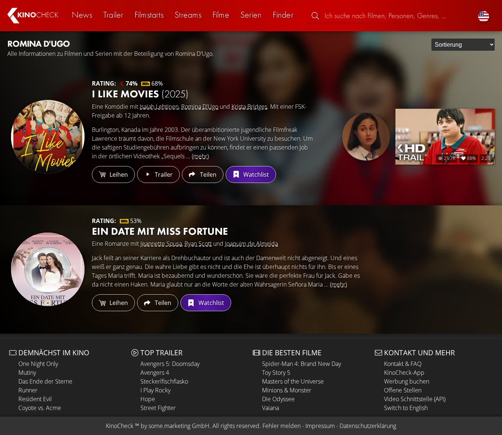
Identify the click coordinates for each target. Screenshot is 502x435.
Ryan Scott (198, 244)
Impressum (320, 426)
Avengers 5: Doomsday (170, 363)
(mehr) (200, 156)
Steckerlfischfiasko (164, 381)
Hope (147, 399)
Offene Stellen (403, 390)
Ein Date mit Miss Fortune (160, 231)
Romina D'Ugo (199, 107)
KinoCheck (119, 426)
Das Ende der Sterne (45, 381)
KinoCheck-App (404, 372)
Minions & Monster (286, 390)
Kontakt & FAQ (403, 363)
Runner (27, 390)
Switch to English (406, 407)
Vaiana (270, 407)
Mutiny (27, 372)
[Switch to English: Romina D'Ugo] (484, 15)
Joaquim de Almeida (251, 244)
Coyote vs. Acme (39, 407)
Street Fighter (158, 407)
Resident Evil (35, 399)
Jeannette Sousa (161, 244)
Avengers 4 (154, 372)
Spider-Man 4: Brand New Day (301, 363)
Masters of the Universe (293, 381)
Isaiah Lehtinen (159, 107)
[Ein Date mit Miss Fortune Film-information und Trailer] (48, 269)
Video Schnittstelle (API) (414, 399)
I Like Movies (140, 93)
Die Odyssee (278, 399)
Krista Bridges (249, 107)
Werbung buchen (406, 381)
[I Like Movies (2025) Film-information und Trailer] (48, 136)
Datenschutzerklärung (368, 426)
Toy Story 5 (276, 372)
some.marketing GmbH (178, 426)
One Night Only (38, 363)
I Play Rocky (155, 390)
